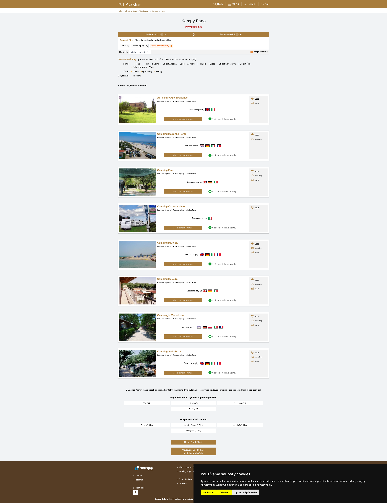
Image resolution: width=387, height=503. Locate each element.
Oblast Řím (245, 64)
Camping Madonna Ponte (171, 134)
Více (151, 67)
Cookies (183, 483)
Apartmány (147, 71)
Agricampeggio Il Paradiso (172, 97)
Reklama (139, 480)
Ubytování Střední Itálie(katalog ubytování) (193, 451)
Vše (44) (146, 403)
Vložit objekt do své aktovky (224, 119)
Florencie (137, 64)
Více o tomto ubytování (183, 119)
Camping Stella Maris (169, 351)
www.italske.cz (193, 26)
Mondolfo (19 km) (240, 425)
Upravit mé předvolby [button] (246, 492)
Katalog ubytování (187, 471)
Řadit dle (123, 52)
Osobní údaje (185, 479)
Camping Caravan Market (171, 206)
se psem (137, 75)
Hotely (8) (194, 403)
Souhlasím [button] (208, 492)
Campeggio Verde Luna (170, 315)
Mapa (257, 99)
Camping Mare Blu (167, 242)
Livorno (155, 64)
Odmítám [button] (224, 492)
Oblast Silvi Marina (227, 64)
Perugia (202, 64)
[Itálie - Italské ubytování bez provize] (129, 4)
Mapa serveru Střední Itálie (192, 467)
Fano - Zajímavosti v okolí (133, 85)
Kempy (159, 71)
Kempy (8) (193, 409)
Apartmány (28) (240, 403)
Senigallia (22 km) (193, 431)
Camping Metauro (167, 279)
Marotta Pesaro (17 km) (193, 425)
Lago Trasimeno (187, 64)
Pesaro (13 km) (147, 425)
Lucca (212, 64)
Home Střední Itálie (193, 442)
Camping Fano (165, 170)
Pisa (147, 64)
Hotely (136, 71)
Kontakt (138, 475)
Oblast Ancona (170, 64)
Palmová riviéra (140, 67)
